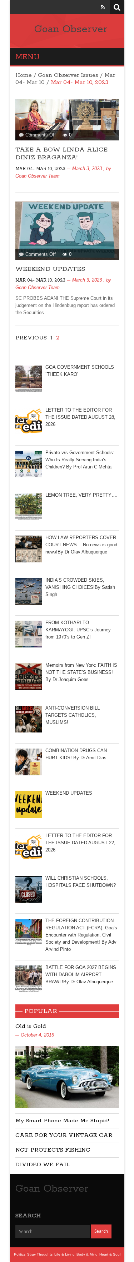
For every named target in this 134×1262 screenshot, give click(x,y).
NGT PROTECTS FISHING (52, 1150)
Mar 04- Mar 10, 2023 (40, 169)
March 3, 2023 (87, 168)
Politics (19, 1254)
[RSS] (103, 7)
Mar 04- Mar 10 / (65, 78)
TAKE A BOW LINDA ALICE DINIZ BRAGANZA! (61, 154)
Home (23, 75)
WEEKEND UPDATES (50, 269)
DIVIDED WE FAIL (42, 1164)
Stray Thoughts (40, 1254)
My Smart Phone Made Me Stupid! (62, 1120)
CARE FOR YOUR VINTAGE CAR (64, 1135)
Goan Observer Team (37, 176)
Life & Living (64, 1254)
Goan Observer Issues (68, 75)
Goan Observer (70, 29)
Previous (31, 338)
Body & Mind (87, 1254)
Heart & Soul (109, 1254)
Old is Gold (30, 1026)
